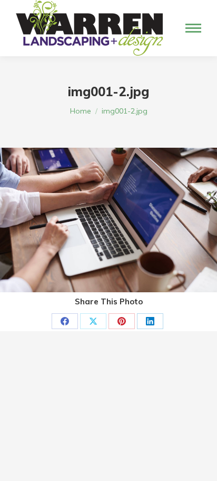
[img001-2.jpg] (108, 220)
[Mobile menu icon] (193, 28)
